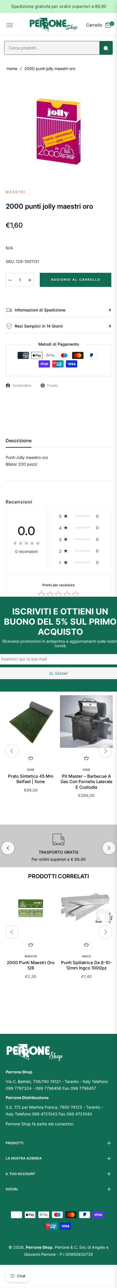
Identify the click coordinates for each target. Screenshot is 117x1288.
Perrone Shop (39, 1247)
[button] (80, 516)
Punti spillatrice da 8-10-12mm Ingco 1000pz (86, 965)
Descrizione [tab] (19, 440)
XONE (30, 769)
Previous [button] (8, 848)
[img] (26, 543)
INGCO (86, 956)
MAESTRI (31, 956)
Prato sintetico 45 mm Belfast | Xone (30, 778)
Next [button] (109, 848)
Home (12, 68)
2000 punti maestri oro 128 (31, 965)
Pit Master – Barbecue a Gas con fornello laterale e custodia (86, 781)
